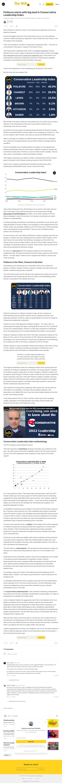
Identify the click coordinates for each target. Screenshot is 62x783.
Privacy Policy (42, 746)
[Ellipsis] (58, 662)
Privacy (30, 775)
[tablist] (11, 715)
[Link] (1, 262)
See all (6, 755)
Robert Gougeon (11, 685)
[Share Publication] (43, 4)
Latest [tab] (9, 716)
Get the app (37, 778)
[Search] (40, 4)
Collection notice (39, 775)
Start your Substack (28, 778)
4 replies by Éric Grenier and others (17, 701)
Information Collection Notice (30, 746)
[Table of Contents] (2, 391)
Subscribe (49, 4)
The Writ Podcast (19, 214)
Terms (33, 775)
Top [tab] (5, 716)
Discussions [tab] (15, 716)
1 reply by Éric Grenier (14, 680)
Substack (25, 781)
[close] (45, 722)
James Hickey (10, 663)
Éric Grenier (10, 21)
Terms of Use (38, 745)
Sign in (57, 4)
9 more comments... (8, 708)
